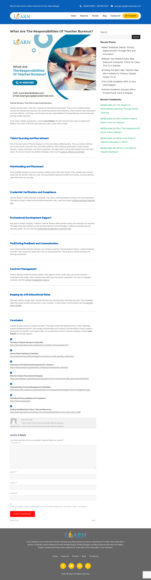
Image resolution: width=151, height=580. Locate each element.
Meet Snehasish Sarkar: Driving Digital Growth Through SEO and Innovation (119, 50)
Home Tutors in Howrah (41, 423)
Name (13, 472)
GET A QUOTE (130, 16)
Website (14, 493)
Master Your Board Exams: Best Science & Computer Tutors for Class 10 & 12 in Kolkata (121, 62)
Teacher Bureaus (56, 423)
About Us (84, 16)
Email (13, 483)
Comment (15, 443)
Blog (105, 16)
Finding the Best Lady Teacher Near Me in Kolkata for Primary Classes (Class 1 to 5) (121, 73)
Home (73, 16)
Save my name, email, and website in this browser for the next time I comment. (48, 507)
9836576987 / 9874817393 (96, 6)
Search (103, 32)
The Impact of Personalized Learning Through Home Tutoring (119, 109)
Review (95, 16)
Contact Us (115, 16)
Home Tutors (26, 423)
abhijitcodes (15, 426)
